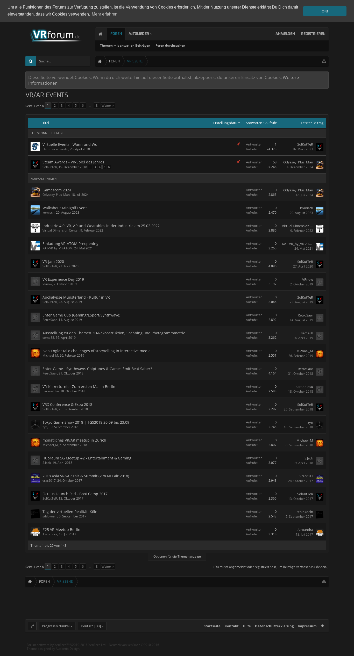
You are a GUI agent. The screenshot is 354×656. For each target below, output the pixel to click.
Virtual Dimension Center (61, 230)
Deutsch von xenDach (134, 645)
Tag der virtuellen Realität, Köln (70, 511)
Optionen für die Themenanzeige (177, 556)
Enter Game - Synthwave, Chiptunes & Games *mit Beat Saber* (97, 368)
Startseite (212, 626)
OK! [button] (325, 11)
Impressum (307, 626)
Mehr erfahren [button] (104, 14)
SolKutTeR (305, 144)
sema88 (48, 337)
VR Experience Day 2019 (63, 279)
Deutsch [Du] (91, 626)
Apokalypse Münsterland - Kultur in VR (76, 297)
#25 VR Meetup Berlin (61, 529)
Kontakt (232, 626)
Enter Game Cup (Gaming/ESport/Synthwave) (81, 315)
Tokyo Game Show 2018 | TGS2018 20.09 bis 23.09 (86, 422)
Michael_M (50, 355)
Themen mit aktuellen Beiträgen (125, 45)
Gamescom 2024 (57, 190)
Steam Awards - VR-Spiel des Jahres (73, 162)
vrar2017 (49, 480)
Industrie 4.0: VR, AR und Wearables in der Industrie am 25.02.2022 (101, 225)
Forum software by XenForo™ (66, 645)
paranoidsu (51, 391)
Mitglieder (139, 33)
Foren (116, 33)
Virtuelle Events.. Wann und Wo (70, 144)
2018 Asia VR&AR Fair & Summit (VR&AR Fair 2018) (86, 475)
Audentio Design (68, 648)
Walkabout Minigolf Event (65, 207)
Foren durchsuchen (170, 45)
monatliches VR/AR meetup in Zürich (74, 440)
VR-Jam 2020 (53, 261)
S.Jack (47, 462)
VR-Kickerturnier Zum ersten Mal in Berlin (79, 386)
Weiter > (108, 105)
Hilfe (247, 626)
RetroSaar (50, 320)
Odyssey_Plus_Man (298, 162)
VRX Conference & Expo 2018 (67, 404)
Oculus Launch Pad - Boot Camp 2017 (75, 493)
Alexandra (50, 534)
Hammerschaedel (55, 149)
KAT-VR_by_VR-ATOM (58, 248)
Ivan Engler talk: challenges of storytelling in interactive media (97, 350)
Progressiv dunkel (55, 626)
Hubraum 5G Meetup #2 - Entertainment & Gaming (87, 458)
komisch (48, 212)
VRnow (47, 284)
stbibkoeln (50, 516)
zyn (45, 427)
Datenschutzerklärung (274, 626)
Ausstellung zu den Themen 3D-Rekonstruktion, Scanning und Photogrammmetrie (114, 332)
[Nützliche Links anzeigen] (324, 61)
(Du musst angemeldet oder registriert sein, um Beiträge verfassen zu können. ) (271, 567)
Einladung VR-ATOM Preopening (70, 243)
